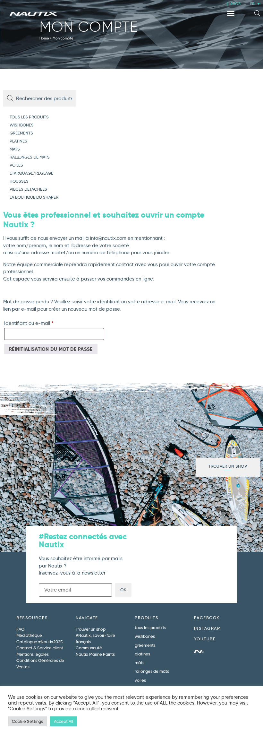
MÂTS (15, 149)
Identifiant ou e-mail (41, 322)
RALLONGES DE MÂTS (30, 157)
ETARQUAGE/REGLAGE (31, 173)
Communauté (89, 647)
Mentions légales (32, 654)
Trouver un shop (91, 629)
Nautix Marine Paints (95, 654)
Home (44, 38)
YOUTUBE (205, 638)
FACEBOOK (207, 617)
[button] (231, 13)
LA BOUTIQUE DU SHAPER (34, 197)
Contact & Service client (39, 647)
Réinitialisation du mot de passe (51, 349)
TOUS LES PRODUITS (29, 116)
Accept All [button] (63, 721)
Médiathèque (29, 635)
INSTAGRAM (207, 628)
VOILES (16, 165)
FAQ (20, 629)
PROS (236, 3)
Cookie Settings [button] (27, 721)
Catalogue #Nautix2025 (39, 641)
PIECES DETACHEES (28, 189)
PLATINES (18, 140)
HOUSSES (19, 181)
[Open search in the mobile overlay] (40, 98)
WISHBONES (22, 124)
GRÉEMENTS (21, 132)
